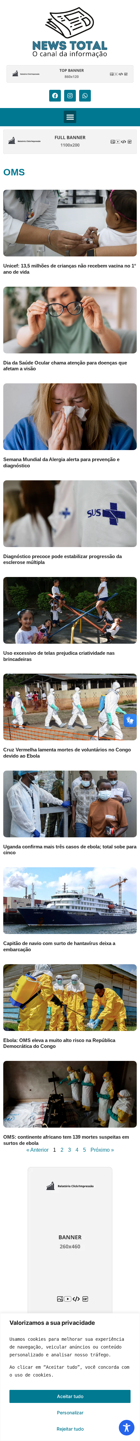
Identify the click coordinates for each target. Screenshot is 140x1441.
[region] (70, 1377)
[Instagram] (70, 96)
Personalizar (70, 1412)
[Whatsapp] (85, 96)
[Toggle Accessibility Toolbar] (126, 1427)
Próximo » (102, 1150)
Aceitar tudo (70, 1396)
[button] (70, 117)
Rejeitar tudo (70, 1429)
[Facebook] (55, 96)
